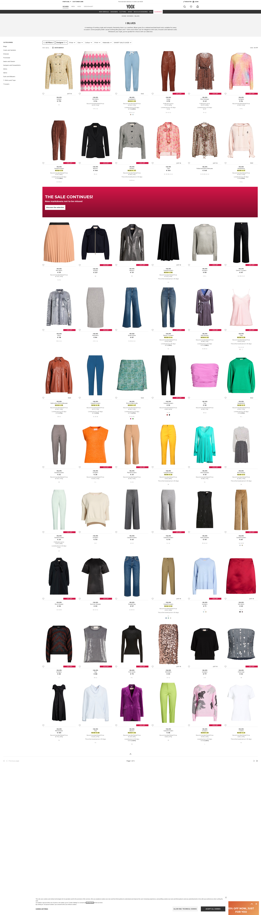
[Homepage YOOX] (130, 6)
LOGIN (195, 2)
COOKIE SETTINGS (42, 909)
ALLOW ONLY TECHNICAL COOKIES (185, 909)
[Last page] (256, 760)
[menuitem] (66, 6)
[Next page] (247, 761)
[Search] (184, 7)
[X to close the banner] (226, 897)
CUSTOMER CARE (77, 1)
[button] (21, 46)
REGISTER (188, 1)
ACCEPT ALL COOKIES (213, 909)
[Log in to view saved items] (191, 7)
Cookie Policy (90, 902)
